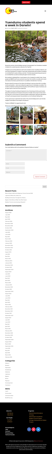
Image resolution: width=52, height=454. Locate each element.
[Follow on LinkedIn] (38, 429)
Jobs (6, 429)
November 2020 (9, 335)
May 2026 (7, 217)
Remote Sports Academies (35, 416)
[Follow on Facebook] (29, 429)
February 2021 (8, 330)
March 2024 (8, 258)
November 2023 (9, 265)
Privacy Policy (9, 433)
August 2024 (8, 252)
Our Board (9, 421)
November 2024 (9, 247)
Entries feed (8, 393)
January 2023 (8, 284)
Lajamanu (7, 374)
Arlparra (7, 363)
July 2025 (7, 232)
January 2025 (8, 243)
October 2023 (8, 267)
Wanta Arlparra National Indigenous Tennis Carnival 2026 (19, 193)
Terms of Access (10, 435)
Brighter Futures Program (35, 418)
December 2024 (9, 245)
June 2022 (7, 298)
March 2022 (8, 304)
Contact (7, 431)
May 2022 (7, 300)
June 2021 (7, 322)
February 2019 (8, 357)
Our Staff (9, 420)
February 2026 (8, 221)
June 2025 (7, 234)
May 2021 (7, 324)
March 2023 (8, 282)
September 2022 (9, 291)
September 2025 (9, 230)
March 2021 (8, 328)
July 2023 (7, 273)
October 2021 (8, 313)
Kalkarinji (7, 372)
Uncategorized (8, 382)
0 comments (24, 28)
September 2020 (9, 339)
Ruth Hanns (8, 28)
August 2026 (8, 212)
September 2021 (9, 315)
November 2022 (9, 287)
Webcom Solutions (38, 441)
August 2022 (8, 293)
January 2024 (8, 263)
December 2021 (9, 309)
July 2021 (7, 319)
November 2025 (9, 225)
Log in (6, 391)
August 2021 (8, 317)
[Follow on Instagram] (34, 429)
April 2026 (7, 219)
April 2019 (7, 352)
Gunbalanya (8, 369)
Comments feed (9, 395)
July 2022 (7, 295)
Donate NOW (26, 2)
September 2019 (9, 346)
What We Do (10, 414)
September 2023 (9, 269)
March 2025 (8, 238)
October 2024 (8, 249)
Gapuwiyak (7, 367)
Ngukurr (7, 376)
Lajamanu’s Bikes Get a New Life (13, 195)
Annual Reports (9, 427)
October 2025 (8, 228)
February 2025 (8, 241)
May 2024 (7, 256)
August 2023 (8, 271)
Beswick (7, 365)
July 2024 (7, 254)
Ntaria (6, 378)
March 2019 (8, 354)
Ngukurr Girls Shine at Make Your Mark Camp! (16, 199)
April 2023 (7, 280)
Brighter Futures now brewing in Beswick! (15, 202)
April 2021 (7, 326)
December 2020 (9, 333)
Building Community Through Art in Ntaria (15, 197)
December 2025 (9, 223)
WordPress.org (8, 397)
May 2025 (7, 236)
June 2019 (7, 348)
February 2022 (8, 306)
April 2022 (7, 302)
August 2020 (8, 341)
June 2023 (7, 276)
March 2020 (8, 344)
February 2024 (8, 260)
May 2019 (7, 350)
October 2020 (8, 337)
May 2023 (7, 278)
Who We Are (10, 413)
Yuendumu (19, 28)
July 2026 (7, 214)
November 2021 (9, 311)
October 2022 (8, 289)
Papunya (7, 380)
